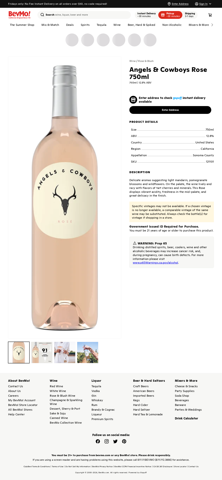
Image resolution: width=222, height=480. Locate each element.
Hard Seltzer (141, 409)
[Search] (41, 14)
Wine (132, 61)
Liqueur (96, 414)
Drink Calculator (186, 418)
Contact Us (15, 386)
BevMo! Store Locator (23, 405)
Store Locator (179, 466)
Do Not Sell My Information (77, 466)
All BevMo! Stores (20, 409)
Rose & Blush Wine (62, 395)
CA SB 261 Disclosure (162, 466)
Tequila (96, 386)
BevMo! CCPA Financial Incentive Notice (132, 466)
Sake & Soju (58, 413)
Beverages (182, 400)
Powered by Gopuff (138, 472)
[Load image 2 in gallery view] (41, 352)
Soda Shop (182, 395)
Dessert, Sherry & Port (65, 408)
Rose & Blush (146, 61)
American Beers (143, 391)
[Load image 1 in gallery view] (18, 352)
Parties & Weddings (188, 409)
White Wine (58, 391)
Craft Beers (141, 386)
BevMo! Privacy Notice (102, 466)
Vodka (95, 391)
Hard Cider (140, 405)
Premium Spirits (102, 419)
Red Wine (56, 386)
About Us (14, 391)
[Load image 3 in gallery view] (64, 352)
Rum (94, 405)
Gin (93, 395)
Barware (180, 405)
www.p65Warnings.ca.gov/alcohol (155, 262)
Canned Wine (59, 418)
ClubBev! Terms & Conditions (37, 466)
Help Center (16, 414)
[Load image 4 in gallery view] (87, 352)
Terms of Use (57, 466)
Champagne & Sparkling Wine (66, 402)
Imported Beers (143, 395)
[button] (203, 4)
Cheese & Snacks (186, 386)
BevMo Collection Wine (66, 422)
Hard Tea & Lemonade (148, 414)
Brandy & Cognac (103, 409)
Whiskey (97, 400)
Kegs (136, 400)
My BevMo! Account (21, 400)
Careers (13, 395)
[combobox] (84, 15)
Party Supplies (184, 391)
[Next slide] (212, 24)
